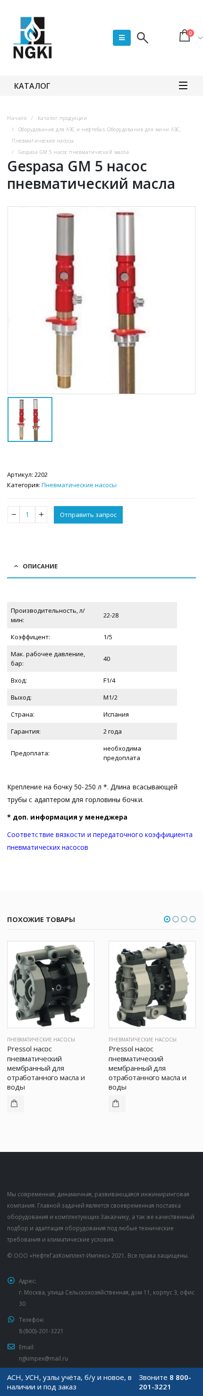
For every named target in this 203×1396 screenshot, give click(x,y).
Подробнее (15, 1103)
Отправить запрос (88, 514)
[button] (167, 919)
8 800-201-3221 (165, 1381)
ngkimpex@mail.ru (43, 1358)
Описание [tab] (40, 566)
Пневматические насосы (79, 485)
